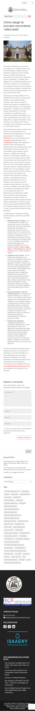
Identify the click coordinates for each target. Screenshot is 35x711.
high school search (23, 521)
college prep (19, 500)
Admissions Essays (25, 494)
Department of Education (11, 503)
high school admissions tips (11, 509)
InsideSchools (8, 142)
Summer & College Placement (14, 472)
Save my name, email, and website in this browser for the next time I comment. (18, 431)
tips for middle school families (12, 562)
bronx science (8, 497)
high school (22, 503)
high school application (10, 512)
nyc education (23, 536)
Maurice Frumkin (8, 530)
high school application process (12, 515)
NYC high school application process (14, 545)
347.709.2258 (10, 615)
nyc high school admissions (22, 539)
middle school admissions (11, 533)
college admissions (9, 500)
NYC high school (8, 539)
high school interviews (10, 521)
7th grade (6, 494)
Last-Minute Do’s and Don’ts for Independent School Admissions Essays (17, 469)
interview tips (7, 527)
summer (29, 559)
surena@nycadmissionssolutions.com (17, 366)
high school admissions (10, 506)
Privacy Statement (22, 707)
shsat (24, 556)
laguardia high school (19, 527)
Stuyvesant (22, 559)
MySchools (7, 138)
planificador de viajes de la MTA (19, 250)
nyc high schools (8, 548)
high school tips (8, 524)
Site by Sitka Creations (17, 708)
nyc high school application (11, 542)
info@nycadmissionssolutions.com (17, 617)
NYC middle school (20, 548)
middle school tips (25, 533)
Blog (25, 35)
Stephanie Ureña (10, 35)
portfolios (7, 556)
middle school (19, 530)
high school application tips (11, 518)
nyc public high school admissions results (15, 551)
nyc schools (18, 554)
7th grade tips (14, 494)
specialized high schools (10, 559)
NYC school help (8, 554)
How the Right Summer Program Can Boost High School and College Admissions (17, 690)
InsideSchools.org (19, 524)
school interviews (16, 556)
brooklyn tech (17, 497)
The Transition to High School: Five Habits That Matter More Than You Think (16, 463)
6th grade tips (25, 491)
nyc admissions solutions (10, 536)
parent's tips (26, 554)
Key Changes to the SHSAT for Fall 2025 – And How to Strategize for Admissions (17, 683)
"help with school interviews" (12, 491)
